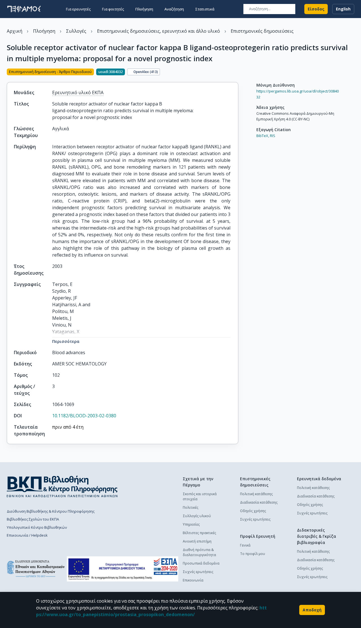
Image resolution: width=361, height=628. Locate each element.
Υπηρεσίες (191, 524)
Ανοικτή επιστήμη (197, 541)
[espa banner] (122, 568)
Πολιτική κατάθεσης (256, 494)
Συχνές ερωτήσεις (198, 571)
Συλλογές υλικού (197, 516)
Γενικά (245, 545)
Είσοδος (316, 9)
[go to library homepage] (62, 486)
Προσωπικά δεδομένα (201, 563)
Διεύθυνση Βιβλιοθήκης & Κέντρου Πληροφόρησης (50, 511)
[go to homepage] (24, 9)
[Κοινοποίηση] (236, 72)
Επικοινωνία (193, 580)
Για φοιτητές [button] (113, 9)
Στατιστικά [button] (204, 9)
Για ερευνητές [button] (78, 9)
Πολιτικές (190, 507)
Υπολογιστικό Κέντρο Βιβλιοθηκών (37, 527)
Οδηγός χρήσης (253, 510)
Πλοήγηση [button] (144, 9)
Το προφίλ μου (252, 553)
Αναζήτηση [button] (174, 9)
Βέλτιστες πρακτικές (199, 532)
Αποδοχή (312, 609)
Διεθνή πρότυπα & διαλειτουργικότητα (199, 552)
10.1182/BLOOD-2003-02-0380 (84, 416)
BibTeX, (262, 135)
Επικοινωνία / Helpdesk (27, 535)
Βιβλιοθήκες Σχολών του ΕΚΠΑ (33, 519)
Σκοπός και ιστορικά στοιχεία (200, 496)
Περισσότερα (66, 341)
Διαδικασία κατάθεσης (259, 502)
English (343, 9)
